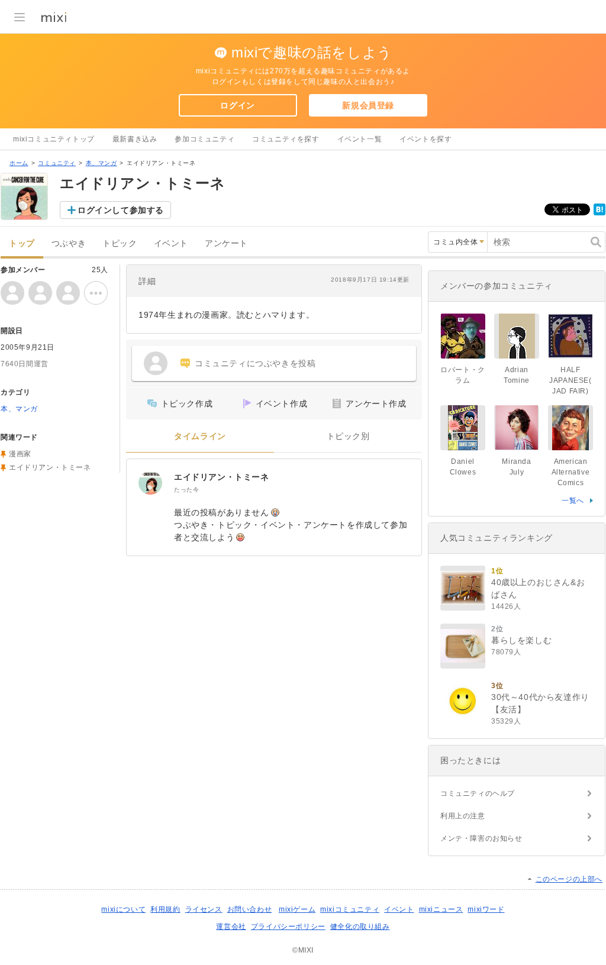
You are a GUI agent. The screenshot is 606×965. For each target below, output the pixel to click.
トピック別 (348, 436)
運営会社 (231, 926)
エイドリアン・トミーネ (221, 477)
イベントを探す (425, 139)
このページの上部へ (569, 879)
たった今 (186, 489)
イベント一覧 (359, 139)
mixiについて (123, 909)
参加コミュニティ (204, 139)
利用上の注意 (462, 816)
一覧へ (573, 500)
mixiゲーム (297, 909)
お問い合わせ (249, 909)
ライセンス (204, 909)
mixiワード (486, 909)
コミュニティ (57, 163)
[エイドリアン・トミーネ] (150, 483)
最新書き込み (134, 139)
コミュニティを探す (285, 139)
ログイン (237, 105)
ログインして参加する (121, 210)
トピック (119, 243)
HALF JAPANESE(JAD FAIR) (570, 380)
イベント (171, 243)
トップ (22, 243)
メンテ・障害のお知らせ (481, 838)
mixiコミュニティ (349, 909)
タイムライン (200, 436)
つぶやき (68, 243)
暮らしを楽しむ (521, 640)
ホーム (18, 163)
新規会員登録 (368, 105)
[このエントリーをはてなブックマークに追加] (599, 213)
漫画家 (20, 454)
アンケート (226, 243)
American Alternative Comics (571, 472)
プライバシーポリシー (288, 926)
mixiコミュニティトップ (54, 139)
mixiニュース (441, 909)
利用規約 (165, 909)
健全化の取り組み (360, 926)
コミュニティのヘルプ (477, 793)
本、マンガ (101, 163)
